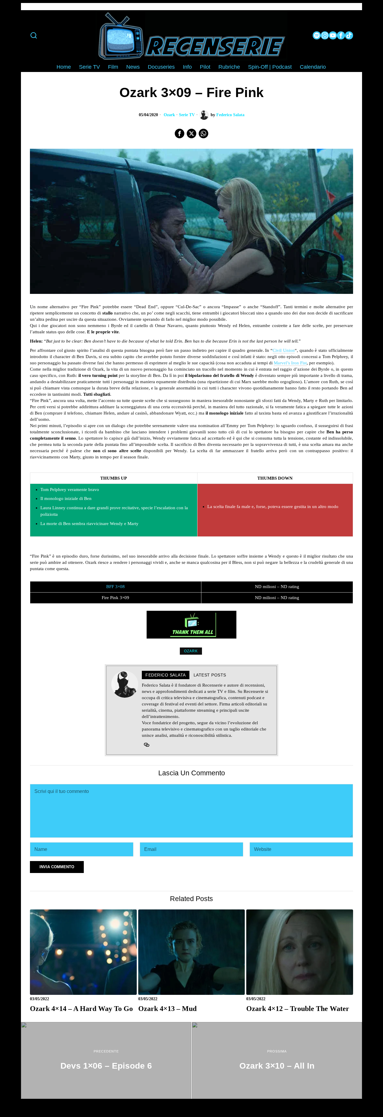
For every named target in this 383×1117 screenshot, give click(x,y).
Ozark (169, 115)
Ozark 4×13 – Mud (167, 1008)
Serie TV (187, 115)
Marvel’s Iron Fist (290, 362)
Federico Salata (230, 115)
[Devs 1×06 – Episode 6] (106, 1060)
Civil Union (284, 350)
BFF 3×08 (115, 586)
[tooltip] (317, 35)
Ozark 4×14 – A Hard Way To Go (81, 1008)
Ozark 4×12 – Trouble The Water (297, 1008)
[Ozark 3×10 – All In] (277, 1060)
